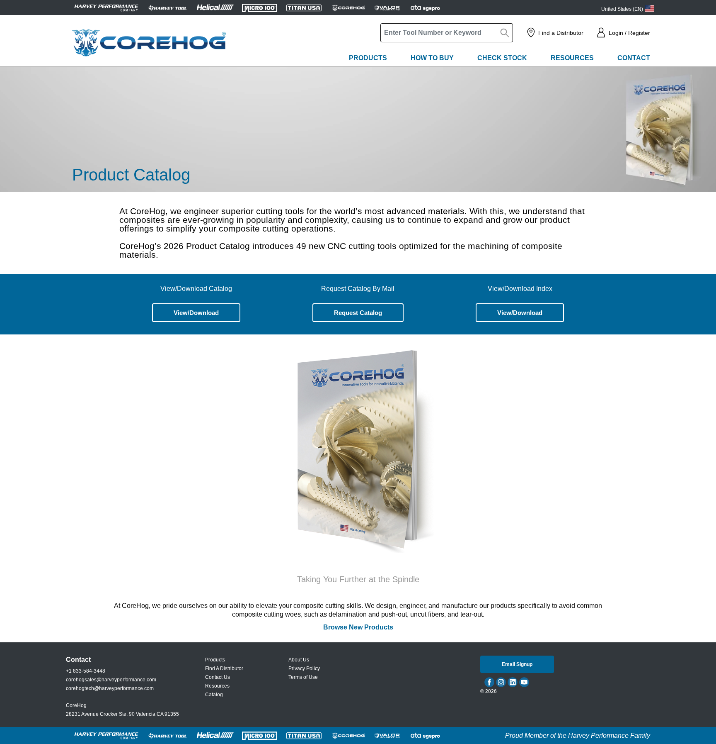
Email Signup (517, 664)
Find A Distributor (224, 668)
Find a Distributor (560, 32)
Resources (572, 57)
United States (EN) (622, 9)
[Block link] (358, 448)
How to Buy (432, 57)
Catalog (214, 695)
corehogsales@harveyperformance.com (111, 680)
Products (368, 57)
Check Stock (502, 57)
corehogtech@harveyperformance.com (110, 688)
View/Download (196, 312)
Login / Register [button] (629, 32)
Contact (633, 57)
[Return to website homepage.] (149, 42)
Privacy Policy (304, 668)
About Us (298, 660)
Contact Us (217, 677)
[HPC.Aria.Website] (106, 7)
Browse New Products (358, 627)
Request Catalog (358, 312)
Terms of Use (303, 677)
